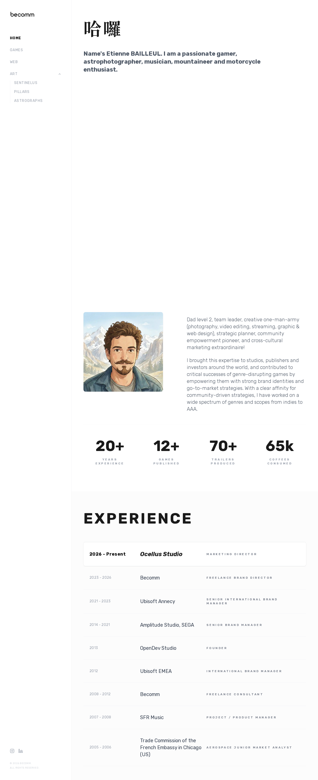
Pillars (22, 92)
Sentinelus (26, 83)
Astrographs (28, 101)
